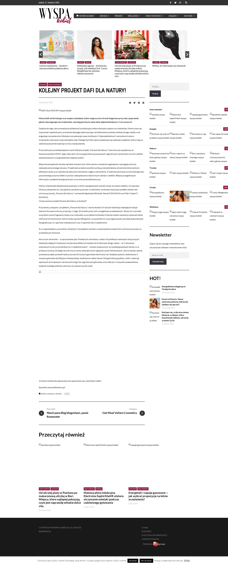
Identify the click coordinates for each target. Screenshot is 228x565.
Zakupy (99, 489)
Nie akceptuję (146, 561)
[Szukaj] (186, 2)
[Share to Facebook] (130, 102)
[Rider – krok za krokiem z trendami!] (179, 176)
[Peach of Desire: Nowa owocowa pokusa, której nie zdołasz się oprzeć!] (179, 196)
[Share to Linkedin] (139, 102)
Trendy (153, 168)
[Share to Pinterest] (143, 102)
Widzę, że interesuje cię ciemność (132, 65)
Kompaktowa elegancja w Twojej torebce (169, 67)
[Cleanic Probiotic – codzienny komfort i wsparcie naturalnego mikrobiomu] (200, 215)
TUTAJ (187, 560)
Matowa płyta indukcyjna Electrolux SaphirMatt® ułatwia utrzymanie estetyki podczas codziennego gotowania (104, 497)
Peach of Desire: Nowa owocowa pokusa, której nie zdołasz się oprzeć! (175, 302)
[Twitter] (175, 2)
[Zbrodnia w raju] (200, 137)
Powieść (127, 62)
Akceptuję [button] (133, 561)
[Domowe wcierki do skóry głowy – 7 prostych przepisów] (159, 157)
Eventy (43, 84)
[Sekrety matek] (179, 137)
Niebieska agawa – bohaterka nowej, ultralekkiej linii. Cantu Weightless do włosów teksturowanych (55, 69)
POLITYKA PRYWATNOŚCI (154, 535)
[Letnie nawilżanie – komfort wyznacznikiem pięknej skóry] (200, 196)
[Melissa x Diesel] (200, 176)
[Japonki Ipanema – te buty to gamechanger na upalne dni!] (159, 176)
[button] (41, 54)
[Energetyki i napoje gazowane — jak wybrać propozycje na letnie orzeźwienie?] (200, 118)
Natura (153, 148)
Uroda (43, 62)
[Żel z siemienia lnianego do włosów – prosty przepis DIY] (200, 157)
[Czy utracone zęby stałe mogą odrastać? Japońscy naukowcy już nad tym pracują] (179, 215)
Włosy (51, 62)
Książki (119, 62)
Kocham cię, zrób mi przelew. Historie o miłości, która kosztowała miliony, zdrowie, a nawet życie (175, 316)
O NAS (145, 527)
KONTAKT (147, 531)
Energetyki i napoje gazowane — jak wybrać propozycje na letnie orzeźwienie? (148, 496)
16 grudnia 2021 (46, 102)
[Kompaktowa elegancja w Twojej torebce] (159, 196)
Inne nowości (84, 62)
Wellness (154, 207)
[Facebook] (170, 2)
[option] (57, 53)
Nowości (165, 62)
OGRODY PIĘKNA (150, 539)
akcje (67, 393)
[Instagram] (180, 2)
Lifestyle (95, 62)
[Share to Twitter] (134, 102)
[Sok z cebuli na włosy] (179, 157)
